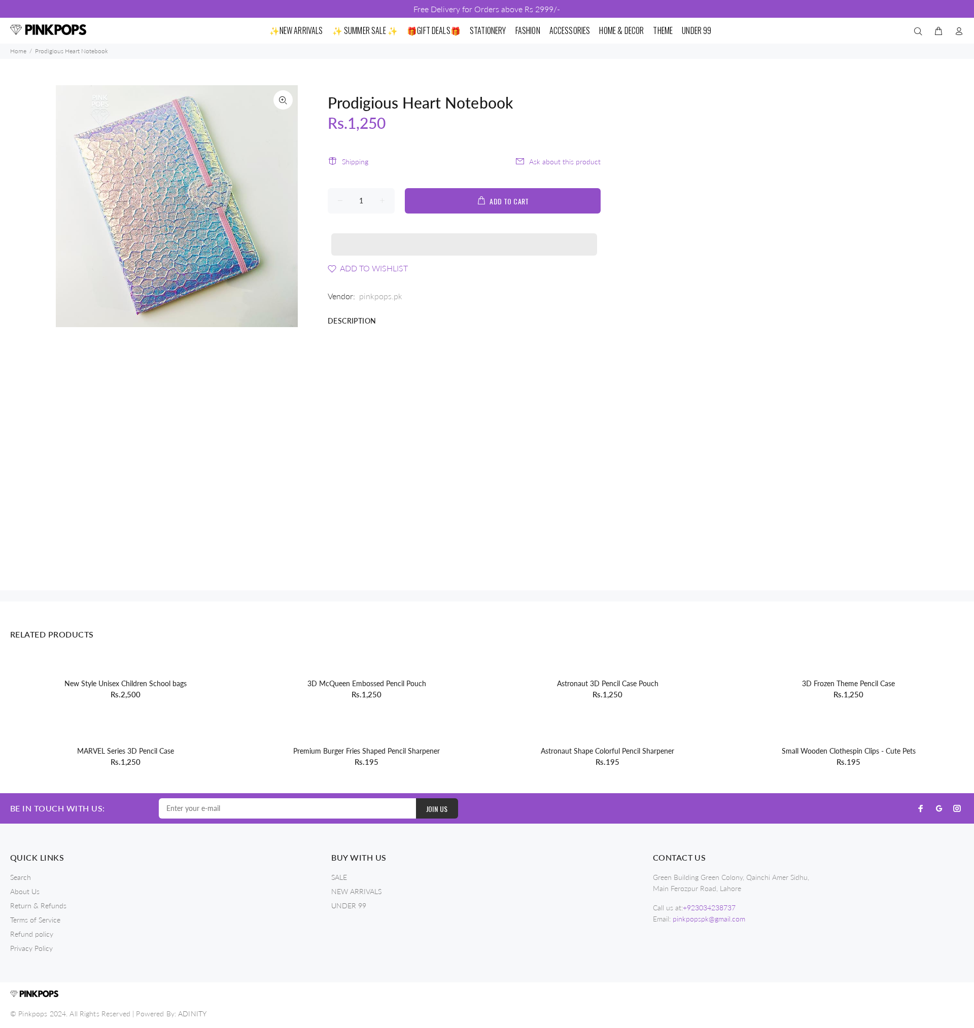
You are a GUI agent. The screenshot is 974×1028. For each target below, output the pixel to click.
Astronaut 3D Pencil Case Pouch (607, 683)
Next (283, 206)
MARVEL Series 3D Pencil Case (125, 751)
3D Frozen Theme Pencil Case (848, 683)
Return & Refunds (38, 905)
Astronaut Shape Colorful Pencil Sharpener (607, 751)
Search (20, 877)
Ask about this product (565, 161)
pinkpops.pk (380, 296)
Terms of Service (35, 919)
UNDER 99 (348, 905)
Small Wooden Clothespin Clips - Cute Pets (849, 751)
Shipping (355, 161)
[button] (464, 235)
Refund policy (31, 934)
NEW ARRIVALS (356, 891)
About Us (25, 891)
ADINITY (192, 1013)
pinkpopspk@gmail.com (709, 918)
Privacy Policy (31, 948)
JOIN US (437, 808)
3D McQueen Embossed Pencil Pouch (366, 683)
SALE (339, 877)
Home (18, 51)
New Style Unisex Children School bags (125, 683)
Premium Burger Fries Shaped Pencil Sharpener (366, 751)
